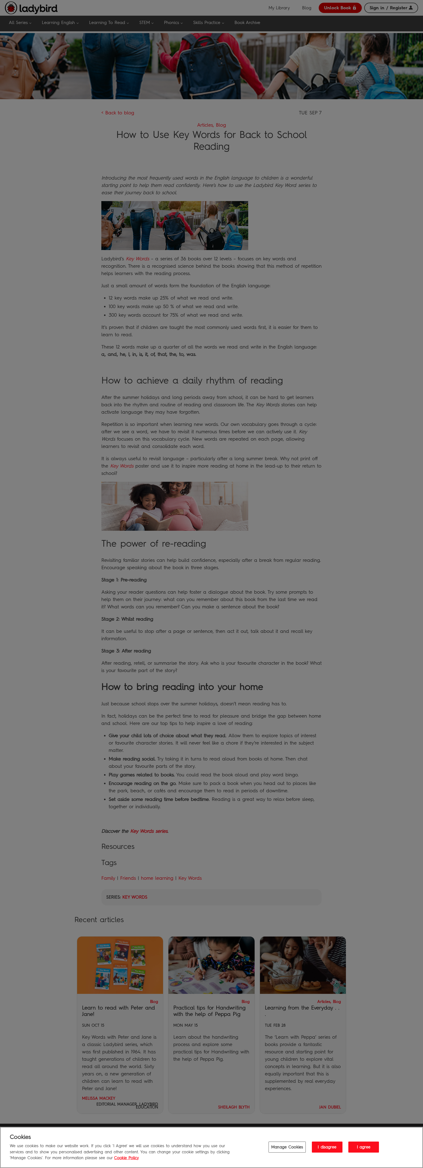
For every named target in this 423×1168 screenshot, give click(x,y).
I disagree (327, 1146)
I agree (363, 1146)
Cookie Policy (126, 1158)
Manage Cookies (287, 1146)
